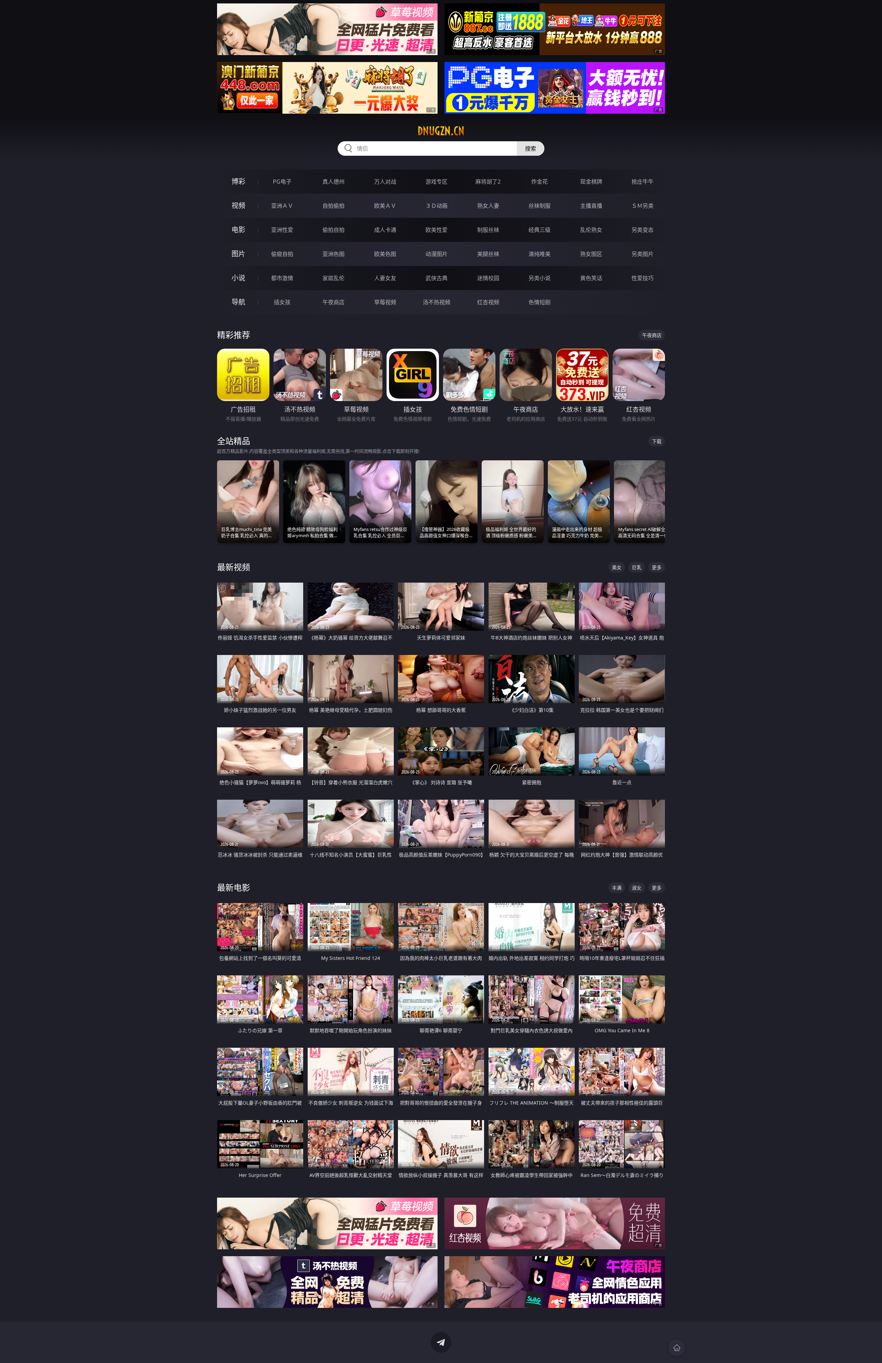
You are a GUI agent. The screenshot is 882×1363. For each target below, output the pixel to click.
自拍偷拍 (333, 205)
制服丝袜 (488, 230)
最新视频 (233, 567)
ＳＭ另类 (643, 205)
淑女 (637, 887)
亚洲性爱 (282, 230)
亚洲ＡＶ (282, 205)
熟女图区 (591, 254)
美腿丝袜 (488, 254)
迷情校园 (488, 278)
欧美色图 (385, 254)
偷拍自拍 (333, 230)
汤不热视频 (436, 302)
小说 (238, 278)
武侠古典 (436, 278)
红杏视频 (488, 302)
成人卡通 (385, 230)
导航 (238, 302)
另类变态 (643, 230)
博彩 (238, 181)
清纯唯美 (540, 254)
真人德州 (333, 181)
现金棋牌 (591, 181)
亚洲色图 (333, 254)
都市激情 (282, 278)
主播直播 (591, 205)
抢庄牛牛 (643, 181)
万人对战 (385, 181)
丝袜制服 (540, 205)
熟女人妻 (488, 205)
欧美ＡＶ (385, 205)
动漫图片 (436, 254)
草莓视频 (385, 302)
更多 (657, 567)
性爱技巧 (643, 278)
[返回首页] (676, 1348)
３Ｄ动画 (436, 205)
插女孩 (282, 302)
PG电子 (282, 181)
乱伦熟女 (591, 230)
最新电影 (233, 887)
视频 (238, 205)
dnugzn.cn (441, 131)
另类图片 (643, 254)
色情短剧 (540, 302)
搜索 (530, 148)
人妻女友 (385, 278)
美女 (617, 567)
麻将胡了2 (488, 181)
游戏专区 (436, 181)
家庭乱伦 (333, 278)
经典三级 (540, 230)
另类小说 (540, 278)
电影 (238, 229)
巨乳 (637, 567)
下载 (657, 441)
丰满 (617, 887)
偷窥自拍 (282, 254)
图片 (238, 253)
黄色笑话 (591, 278)
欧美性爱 (436, 230)
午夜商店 (333, 302)
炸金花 (539, 181)
